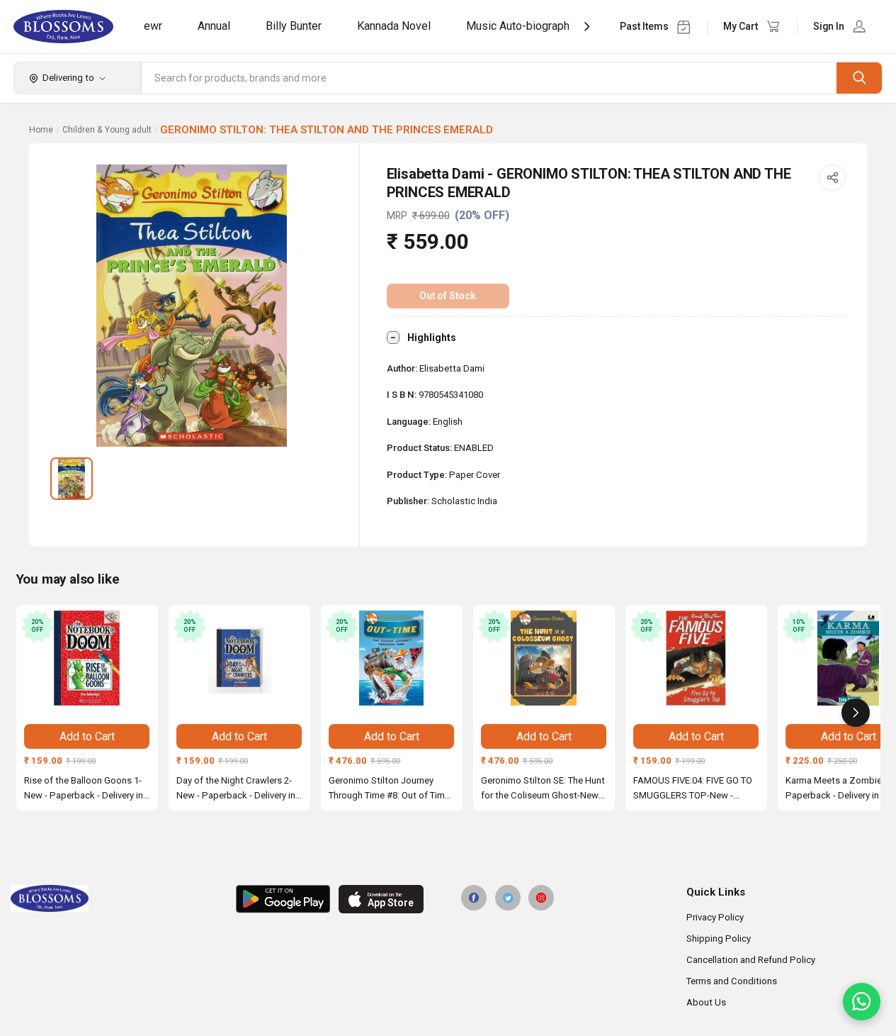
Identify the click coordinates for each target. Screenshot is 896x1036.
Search (859, 77)
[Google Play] (283, 899)
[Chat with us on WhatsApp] (861, 1001)
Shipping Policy (718, 938)
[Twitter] (508, 897)
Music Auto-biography (520, 26)
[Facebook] (474, 897)
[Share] (832, 178)
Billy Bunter (294, 26)
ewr (153, 26)
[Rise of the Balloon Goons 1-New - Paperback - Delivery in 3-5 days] (87, 658)
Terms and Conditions (731, 981)
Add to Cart (87, 736)
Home (41, 130)
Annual (214, 26)
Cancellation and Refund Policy (750, 959)
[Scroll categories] (587, 26)
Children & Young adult (107, 130)
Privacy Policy (715, 917)
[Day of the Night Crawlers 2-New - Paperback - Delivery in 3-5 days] (239, 658)
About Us (706, 1002)
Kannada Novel (394, 26)
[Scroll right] (855, 712)
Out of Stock (447, 295)
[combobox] (489, 78)
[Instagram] (541, 897)
